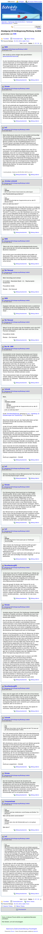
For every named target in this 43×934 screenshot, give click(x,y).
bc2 (5, 127)
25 (14, 41)
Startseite (4, 22)
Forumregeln (33, 929)
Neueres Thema (7, 906)
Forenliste (6, 38)
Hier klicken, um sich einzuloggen (12, 922)
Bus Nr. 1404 (8, 346)
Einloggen (21, 1)
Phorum (12, 931)
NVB (14, 34)
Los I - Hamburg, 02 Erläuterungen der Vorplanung (21, 414)
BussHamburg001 (10, 565)
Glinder (7, 86)
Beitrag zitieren (35, 80)
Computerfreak (9, 801)
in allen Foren (25, 41)
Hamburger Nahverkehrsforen (16, 22)
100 (20, 41)
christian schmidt (10, 181)
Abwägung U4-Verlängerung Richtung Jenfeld (14, 49)
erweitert (39, 28)
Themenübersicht (17, 38)
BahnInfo (36, 931)
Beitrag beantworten (21, 80)
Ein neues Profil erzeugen (35, 1)
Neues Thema (30, 38)
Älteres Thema (20, 906)
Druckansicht (22, 909)
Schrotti (7, 389)
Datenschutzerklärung (21, 929)
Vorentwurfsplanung (13, 413)
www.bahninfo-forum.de (10, 56)
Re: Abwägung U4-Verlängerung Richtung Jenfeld (15, 88)
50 (17, 41)
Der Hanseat (8, 270)
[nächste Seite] (41, 43)
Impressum (9, 929)
